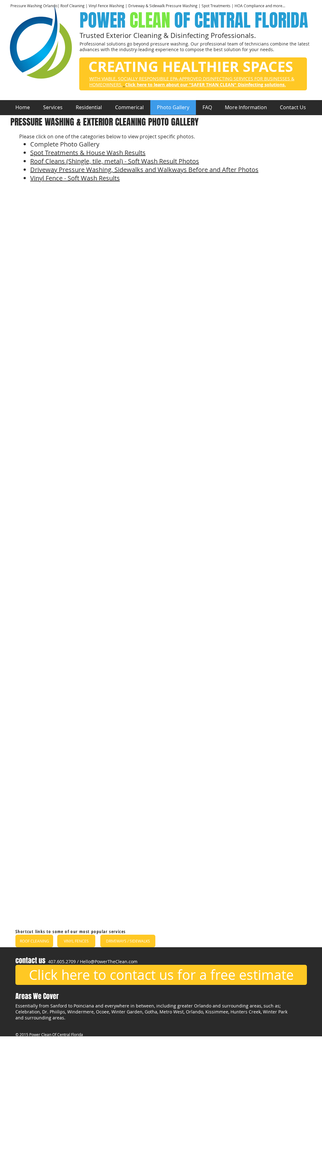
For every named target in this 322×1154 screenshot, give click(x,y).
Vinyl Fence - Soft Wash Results (75, 178)
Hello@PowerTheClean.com (108, 961)
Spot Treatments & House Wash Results (88, 152)
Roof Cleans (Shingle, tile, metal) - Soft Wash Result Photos (114, 161)
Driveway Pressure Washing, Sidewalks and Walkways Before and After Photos (144, 169)
